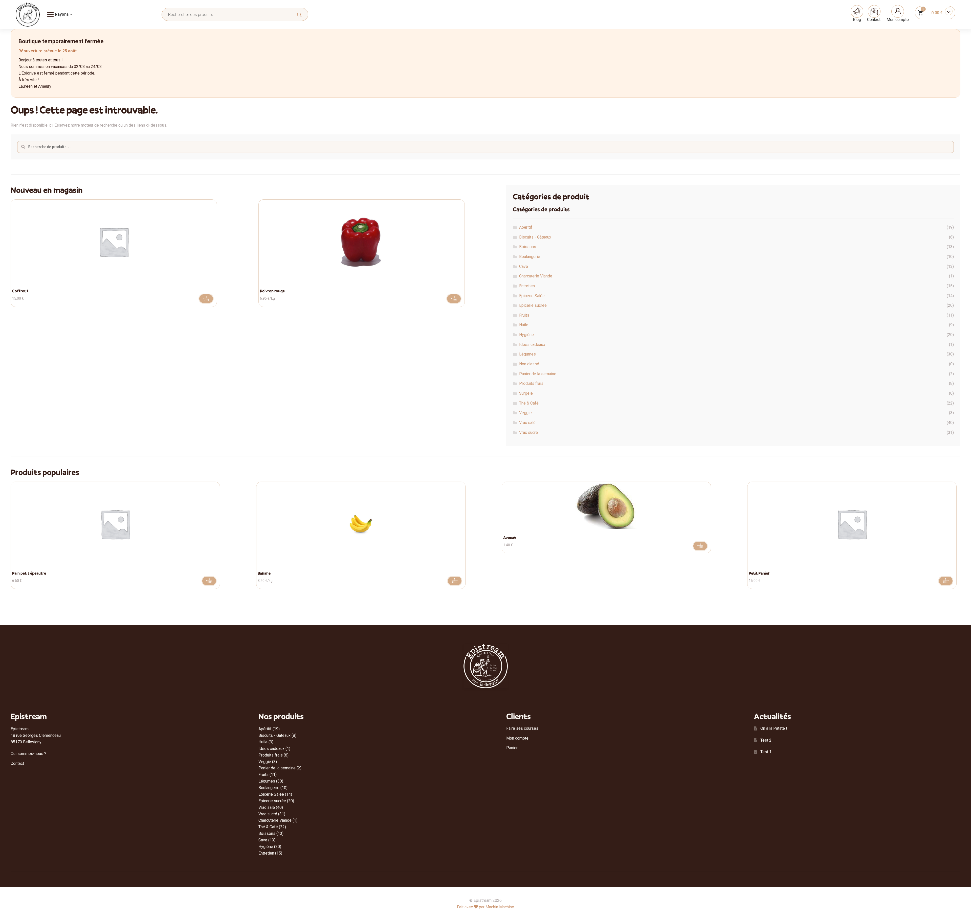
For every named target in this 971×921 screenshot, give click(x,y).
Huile (523, 324)
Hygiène (526, 334)
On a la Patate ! (773, 728)
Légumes (527, 354)
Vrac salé (527, 422)
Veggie (525, 412)
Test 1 (765, 751)
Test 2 (765, 740)
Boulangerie (529, 256)
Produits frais (531, 383)
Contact (873, 19)
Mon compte (898, 19)
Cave (523, 266)
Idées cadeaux (532, 344)
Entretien (527, 286)
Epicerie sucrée (533, 305)
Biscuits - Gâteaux (535, 237)
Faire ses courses (522, 728)
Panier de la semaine (537, 373)
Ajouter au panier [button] (206, 299)
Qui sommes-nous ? (28, 753)
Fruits (524, 315)
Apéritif (525, 227)
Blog (857, 19)
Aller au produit (453, 299)
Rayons (62, 14)
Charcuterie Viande (535, 276)
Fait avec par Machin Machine (485, 907)
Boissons (527, 246)
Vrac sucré (528, 432)
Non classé (529, 364)
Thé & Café (529, 403)
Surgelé (526, 393)
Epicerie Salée (532, 295)
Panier (512, 747)
